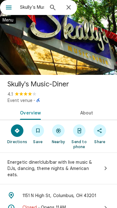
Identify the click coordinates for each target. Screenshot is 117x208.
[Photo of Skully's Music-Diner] (58, 37)
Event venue (19, 100)
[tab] (29, 112)
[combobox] (32, 7)
